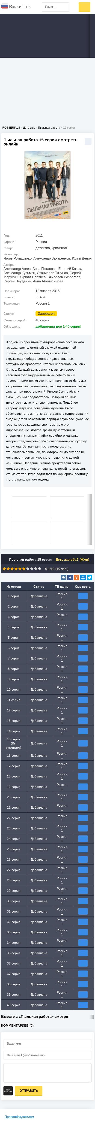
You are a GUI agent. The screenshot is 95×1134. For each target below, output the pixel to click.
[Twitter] (89, 577)
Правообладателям (19, 1117)
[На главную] (16, 7)
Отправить (29, 1090)
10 (40, 569)
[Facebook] (70, 577)
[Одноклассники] (76, 577)
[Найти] (64, 7)
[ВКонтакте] (63, 577)
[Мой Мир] (83, 577)
